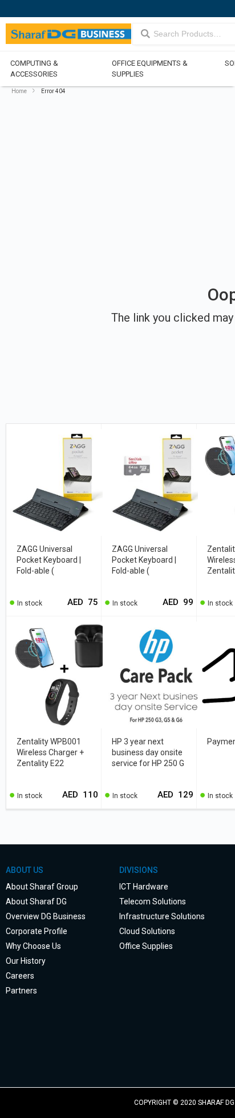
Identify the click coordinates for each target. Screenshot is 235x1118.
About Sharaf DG (36, 901)
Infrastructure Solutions (162, 916)
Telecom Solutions (152, 901)
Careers (20, 975)
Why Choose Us (33, 946)
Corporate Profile (36, 931)
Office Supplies (146, 946)
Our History (26, 960)
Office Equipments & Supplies (149, 68)
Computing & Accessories (34, 68)
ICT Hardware (143, 886)
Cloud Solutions (147, 931)
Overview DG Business (46, 916)
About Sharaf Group (42, 886)
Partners (21, 990)
